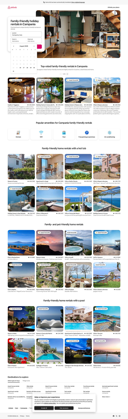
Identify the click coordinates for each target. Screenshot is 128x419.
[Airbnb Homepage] (12, 7)
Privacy (22, 416)
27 (23, 67)
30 (34, 67)
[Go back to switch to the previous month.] (13, 46)
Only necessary (64, 408)
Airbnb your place (113, 7)
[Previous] (60, 74)
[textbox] (18, 41)
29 (30, 67)
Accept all (44, 408)
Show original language (78, 2)
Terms (27, 416)
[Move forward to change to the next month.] (33, 46)
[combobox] (26, 35)
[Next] (67, 74)
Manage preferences (84, 408)
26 (20, 67)
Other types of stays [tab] (14, 381)
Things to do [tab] (26, 381)
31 (13, 71)
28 (27, 67)
